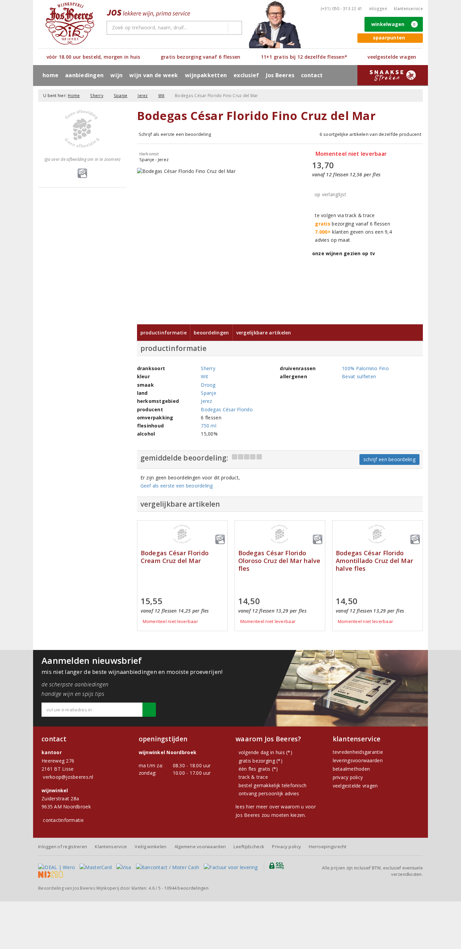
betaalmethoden (351, 769)
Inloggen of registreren (62, 846)
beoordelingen (186, 888)
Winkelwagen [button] (393, 24)
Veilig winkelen (150, 846)
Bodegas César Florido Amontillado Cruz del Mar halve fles (374, 560)
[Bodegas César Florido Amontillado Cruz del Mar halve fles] (377, 534)
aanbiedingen (84, 75)
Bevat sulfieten (359, 376)
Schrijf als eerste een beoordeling (175, 134)
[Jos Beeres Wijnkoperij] (70, 23)
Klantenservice (408, 8)
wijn (116, 75)
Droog (208, 385)
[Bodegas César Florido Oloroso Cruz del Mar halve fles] (280, 534)
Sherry (96, 95)
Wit (161, 95)
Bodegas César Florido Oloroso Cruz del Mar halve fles (279, 560)
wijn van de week (153, 75)
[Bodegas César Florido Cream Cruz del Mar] (182, 534)
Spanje (121, 95)
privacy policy (348, 777)
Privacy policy (286, 846)
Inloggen (378, 8)
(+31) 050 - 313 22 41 (341, 8)
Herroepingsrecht (327, 846)
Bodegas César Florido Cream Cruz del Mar (175, 557)
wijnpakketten (206, 75)
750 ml (208, 425)
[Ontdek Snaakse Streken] (392, 75)
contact (312, 75)
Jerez (142, 95)
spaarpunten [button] (389, 37)
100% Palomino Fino (365, 368)
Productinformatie (163, 332)
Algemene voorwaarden (200, 846)
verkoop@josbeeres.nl (68, 777)
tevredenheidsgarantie (358, 752)
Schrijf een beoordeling (389, 459)
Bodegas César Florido (227, 409)
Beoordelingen (211, 332)
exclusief (246, 75)
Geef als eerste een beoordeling (176, 485)
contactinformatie (63, 820)
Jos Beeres (280, 75)
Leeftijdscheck (249, 846)
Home (50, 75)
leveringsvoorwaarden (358, 760)
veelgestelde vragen (355, 785)
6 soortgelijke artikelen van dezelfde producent (370, 134)
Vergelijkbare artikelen (263, 332)
